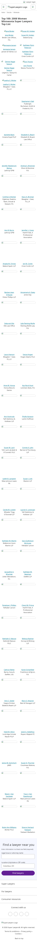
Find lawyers (18, 873)
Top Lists (9, 12)
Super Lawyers (8, 883)
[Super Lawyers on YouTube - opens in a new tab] (21, 914)
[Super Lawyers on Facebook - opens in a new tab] (10, 914)
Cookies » (18, 934)
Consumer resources (11, 899)
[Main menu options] (3, 7)
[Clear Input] (32, 856)
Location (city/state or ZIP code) (13, 862)
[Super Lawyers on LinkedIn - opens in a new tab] (27, 914)
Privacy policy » (26, 931)
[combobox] (18, 856)
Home (3, 12)
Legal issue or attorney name (12, 853)
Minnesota (16, 12)
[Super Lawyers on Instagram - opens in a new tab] (16, 914)
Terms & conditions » (12, 931)
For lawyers (6, 891)
